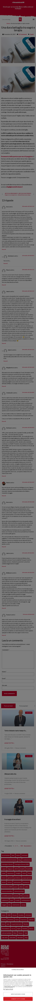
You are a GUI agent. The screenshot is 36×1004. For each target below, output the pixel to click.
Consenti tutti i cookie (18, 999)
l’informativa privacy (9, 986)
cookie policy (28, 985)
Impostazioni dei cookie (18, 994)
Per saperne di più (8, 989)
